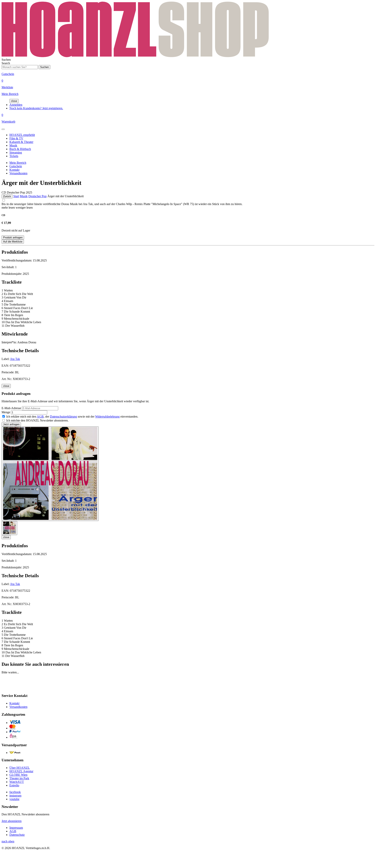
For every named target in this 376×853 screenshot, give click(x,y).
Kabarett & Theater (21, 142)
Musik (13, 145)
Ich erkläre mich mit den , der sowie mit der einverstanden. (72, 416)
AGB (40, 416)
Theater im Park (19, 778)
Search (6, 63)
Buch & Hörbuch (20, 149)
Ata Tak (15, 359)
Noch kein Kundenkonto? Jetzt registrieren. (36, 108)
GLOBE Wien (18, 774)
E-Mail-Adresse (11, 408)
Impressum (16, 827)
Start (16, 196)
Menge (6, 412)
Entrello (14, 785)
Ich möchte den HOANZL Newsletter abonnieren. (37, 420)
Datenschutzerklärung (63, 416)
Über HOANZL (19, 767)
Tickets (13, 156)
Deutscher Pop (37, 196)
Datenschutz (17, 834)
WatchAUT (16, 781)
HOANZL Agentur (21, 771)
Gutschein (15, 166)
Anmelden (15, 104)
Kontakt (14, 169)
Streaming (15, 152)
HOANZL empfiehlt (22, 135)
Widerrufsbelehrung (107, 416)
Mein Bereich (17, 162)
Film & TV (16, 138)
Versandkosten (18, 173)
